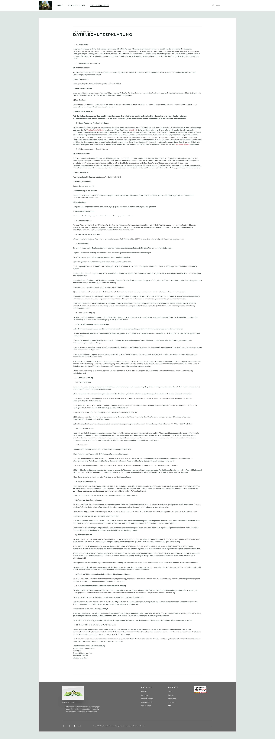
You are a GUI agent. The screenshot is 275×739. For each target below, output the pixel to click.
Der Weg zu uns (76, 5)
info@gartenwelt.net (80, 658)
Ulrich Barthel (140, 726)
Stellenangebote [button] (99, 5)
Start (60, 5)
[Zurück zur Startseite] (45, 5)
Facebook (186, 140)
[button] (211, 726)
